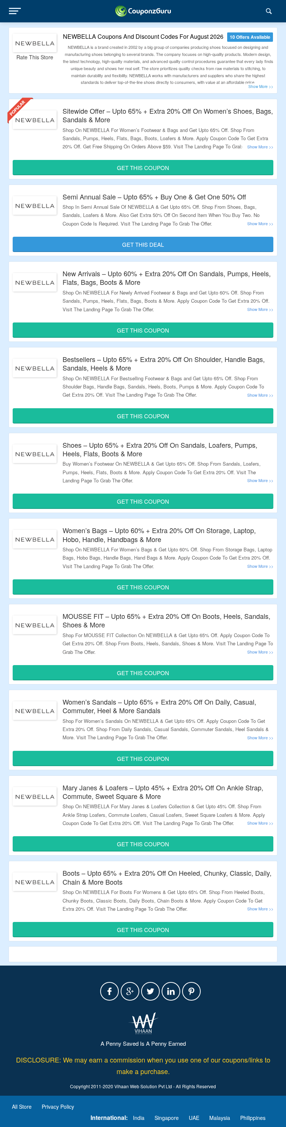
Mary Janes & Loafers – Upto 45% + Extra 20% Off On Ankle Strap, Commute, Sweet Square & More (163, 792)
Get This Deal (143, 244)
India (138, 1117)
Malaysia (219, 1117)
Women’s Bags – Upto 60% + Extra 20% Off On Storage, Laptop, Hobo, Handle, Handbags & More (159, 534)
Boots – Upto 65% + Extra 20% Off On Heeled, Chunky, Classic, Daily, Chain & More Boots (167, 877)
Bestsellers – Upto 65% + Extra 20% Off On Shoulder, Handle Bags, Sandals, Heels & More (164, 363)
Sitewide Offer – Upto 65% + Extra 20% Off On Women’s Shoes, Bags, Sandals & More (168, 115)
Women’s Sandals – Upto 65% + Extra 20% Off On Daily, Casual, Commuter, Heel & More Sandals (159, 706)
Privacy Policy (58, 1106)
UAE (194, 1117)
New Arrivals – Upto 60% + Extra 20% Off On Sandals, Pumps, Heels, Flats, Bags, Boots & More (167, 277)
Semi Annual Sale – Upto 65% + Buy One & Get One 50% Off (154, 196)
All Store (22, 1106)
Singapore (167, 1117)
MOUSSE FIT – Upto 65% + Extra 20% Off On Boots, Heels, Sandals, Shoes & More (166, 620)
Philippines (253, 1117)
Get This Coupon (143, 167)
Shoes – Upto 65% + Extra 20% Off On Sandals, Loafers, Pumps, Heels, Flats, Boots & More (160, 449)
